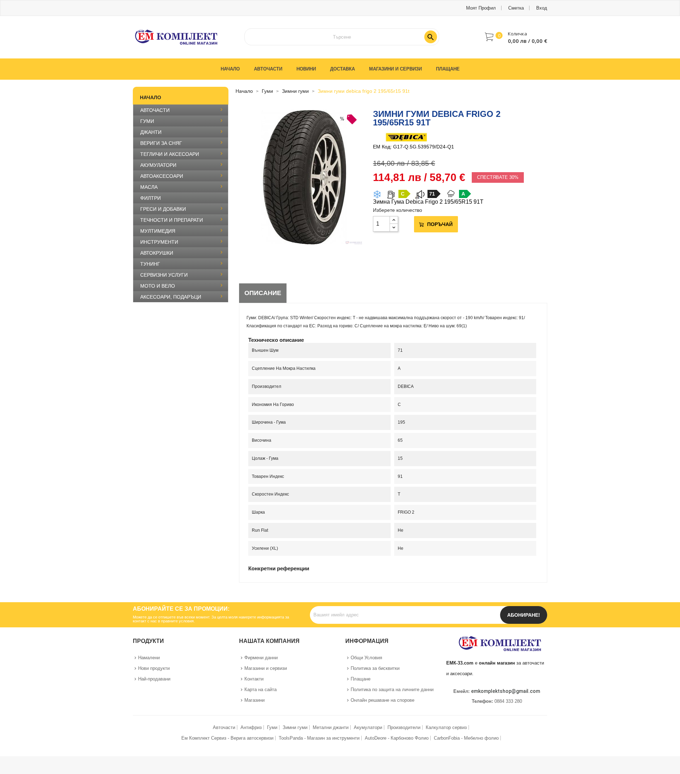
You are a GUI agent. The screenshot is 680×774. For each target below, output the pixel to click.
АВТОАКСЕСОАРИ (161, 176)
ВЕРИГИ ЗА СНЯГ (161, 143)
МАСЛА (149, 187)
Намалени (149, 657)
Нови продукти (154, 668)
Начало (150, 97)
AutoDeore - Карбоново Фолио (397, 738)
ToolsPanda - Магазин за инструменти (319, 738)
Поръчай (440, 224)
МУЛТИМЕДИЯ (157, 231)
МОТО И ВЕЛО (157, 286)
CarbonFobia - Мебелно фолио (466, 738)
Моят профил (481, 8)
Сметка (516, 8)
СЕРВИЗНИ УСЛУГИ (164, 275)
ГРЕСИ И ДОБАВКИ (163, 209)
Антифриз (251, 727)
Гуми (272, 727)
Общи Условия (366, 657)
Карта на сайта (260, 689)
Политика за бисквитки (375, 668)
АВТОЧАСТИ (155, 110)
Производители (403, 727)
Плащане (360, 679)
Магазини (254, 700)
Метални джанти (330, 727)
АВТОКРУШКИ (156, 253)
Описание (262, 292)
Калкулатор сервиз (446, 727)
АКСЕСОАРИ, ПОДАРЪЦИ (170, 297)
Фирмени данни (261, 657)
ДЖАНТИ (151, 132)
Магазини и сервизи (265, 668)
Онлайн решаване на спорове (382, 700)
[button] (516, 36)
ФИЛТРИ (150, 198)
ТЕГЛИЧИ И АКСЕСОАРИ (169, 154)
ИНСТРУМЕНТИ (159, 242)
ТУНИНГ (150, 264)
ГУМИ (147, 121)
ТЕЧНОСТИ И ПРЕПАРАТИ (171, 220)
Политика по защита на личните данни (392, 689)
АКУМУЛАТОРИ (158, 165)
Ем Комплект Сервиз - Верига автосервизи (227, 738)
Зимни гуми (295, 727)
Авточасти (224, 727)
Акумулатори (368, 727)
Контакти (254, 679)
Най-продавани (154, 679)
